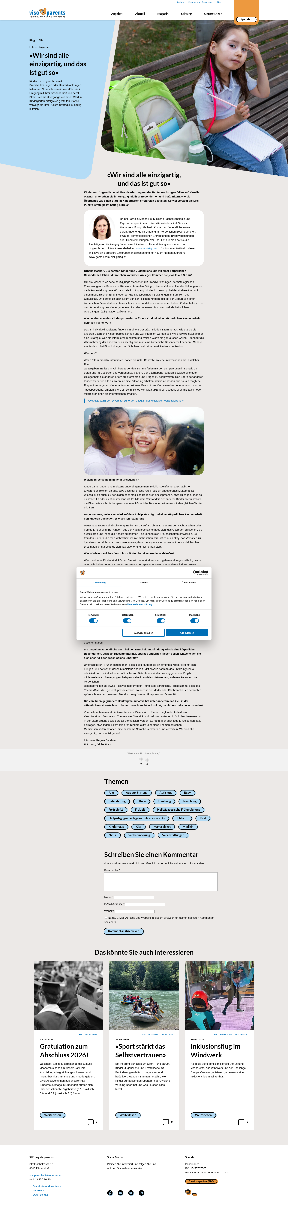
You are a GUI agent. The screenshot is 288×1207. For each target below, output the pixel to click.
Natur (112, 835)
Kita (138, 826)
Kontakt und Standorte (200, 2)
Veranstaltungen (173, 835)
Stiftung (186, 13)
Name (108, 897)
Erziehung (164, 801)
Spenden (246, 19)
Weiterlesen (52, 1115)
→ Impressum (37, 1190)
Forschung (189, 801)
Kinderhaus (116, 826)
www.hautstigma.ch (147, 248)
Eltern (142, 801)
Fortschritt (116, 809)
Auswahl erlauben (143, 633)
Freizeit (140, 809)
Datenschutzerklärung (139, 604)
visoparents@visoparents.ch (46, 1175)
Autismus (165, 792)
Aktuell (140, 13)
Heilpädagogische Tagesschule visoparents (137, 818)
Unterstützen (213, 13)
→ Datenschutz (38, 1194)
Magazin (162, 13)
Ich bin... (182, 818)
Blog (32, 40)
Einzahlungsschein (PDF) (201, 1181)
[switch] (127, 620)
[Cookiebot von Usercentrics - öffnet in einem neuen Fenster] (195, 572)
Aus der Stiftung (136, 792)
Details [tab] (144, 582)
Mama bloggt (162, 826)
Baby (187, 792)
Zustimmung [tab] (99, 582)
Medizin (188, 826)
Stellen (180, 2)
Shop (219, 2)
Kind (203, 818)
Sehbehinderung (139, 835)
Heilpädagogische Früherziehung (178, 809)
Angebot (117, 13)
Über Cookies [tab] (189, 582)
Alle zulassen (187, 633)
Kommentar (112, 870)
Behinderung (117, 801)
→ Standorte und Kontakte (45, 1186)
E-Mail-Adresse (114, 904)
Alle (40, 40)
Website (109, 911)
